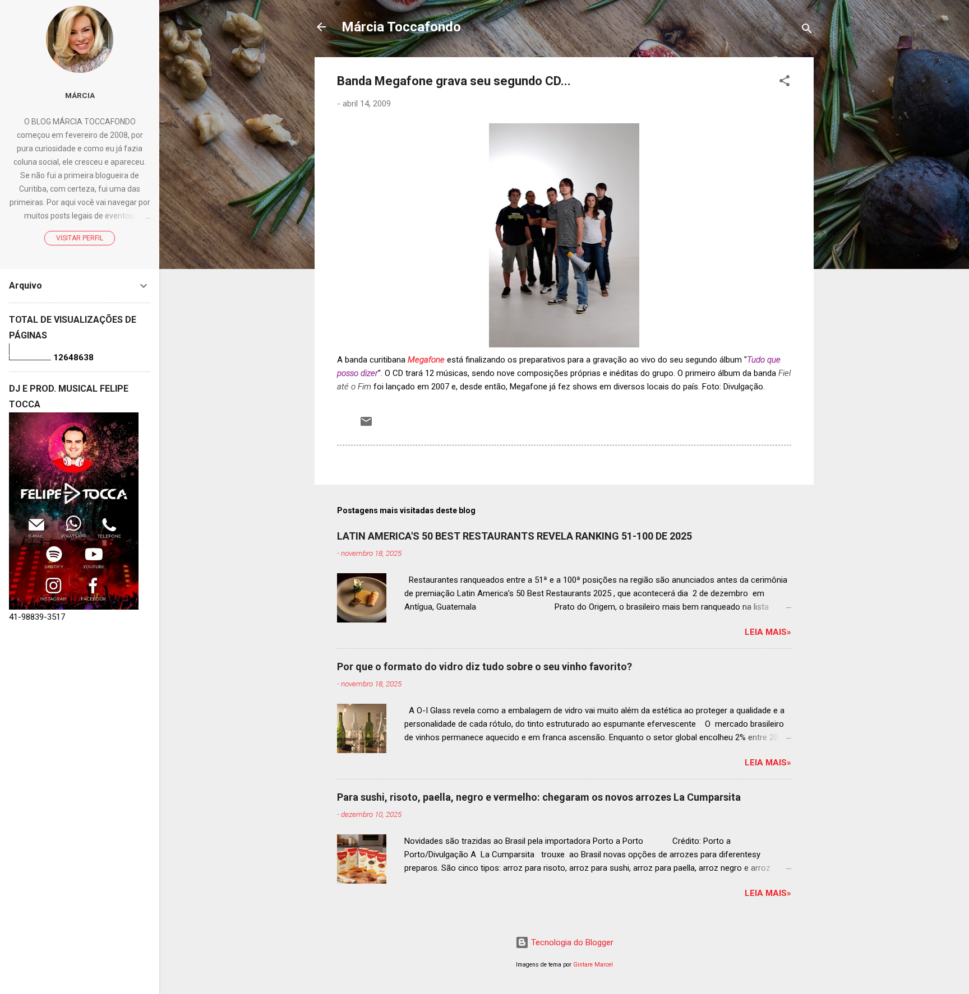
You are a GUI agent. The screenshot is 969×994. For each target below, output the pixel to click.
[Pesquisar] (807, 30)
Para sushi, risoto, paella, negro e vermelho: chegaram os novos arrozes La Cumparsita (539, 797)
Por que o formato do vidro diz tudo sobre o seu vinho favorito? (484, 666)
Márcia (80, 95)
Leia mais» (768, 632)
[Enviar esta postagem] (366, 425)
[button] (784, 82)
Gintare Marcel (593, 964)
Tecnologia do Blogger (571, 942)
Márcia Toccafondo (401, 27)
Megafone (426, 360)
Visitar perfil (79, 238)
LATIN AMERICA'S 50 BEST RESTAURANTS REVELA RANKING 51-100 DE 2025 (514, 536)
